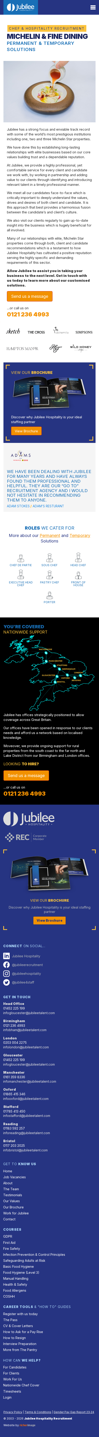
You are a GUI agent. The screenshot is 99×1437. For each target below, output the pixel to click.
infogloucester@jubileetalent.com (29, 1013)
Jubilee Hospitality (26, 956)
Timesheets (12, 1391)
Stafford (10, 1107)
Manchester (14, 1072)
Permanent (50, 535)
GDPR (7, 1236)
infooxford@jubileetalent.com (26, 1099)
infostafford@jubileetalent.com (26, 1116)
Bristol (9, 1141)
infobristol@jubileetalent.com (25, 1150)
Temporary (80, 535)
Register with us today (20, 1314)
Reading (10, 1124)
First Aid (9, 1243)
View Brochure (26, 431)
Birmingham (14, 1021)
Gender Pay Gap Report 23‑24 (74, 1412)
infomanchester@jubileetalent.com (29, 1081)
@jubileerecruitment (27, 965)
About (7, 1183)
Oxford (9, 1089)
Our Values (11, 1201)
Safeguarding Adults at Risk (24, 1260)
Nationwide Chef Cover (21, 1385)
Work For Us (12, 1379)
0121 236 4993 (28, 314)
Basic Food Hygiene (18, 1266)
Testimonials (12, 1195)
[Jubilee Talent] (20, 7)
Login (7, 1397)
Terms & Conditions (38, 1412)
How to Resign (14, 1338)
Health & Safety (15, 1284)
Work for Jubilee (16, 1213)
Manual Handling (15, 1278)
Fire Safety (11, 1249)
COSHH (9, 1296)
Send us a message (29, 296)
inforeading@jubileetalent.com (26, 1133)
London (10, 1038)
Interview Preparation (19, 1344)
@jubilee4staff (23, 982)
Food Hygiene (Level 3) (21, 1272)
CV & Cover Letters (18, 1326)
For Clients (11, 1373)
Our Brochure (13, 1207)
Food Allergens (14, 1290)
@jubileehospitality (26, 973)
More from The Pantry (20, 1350)
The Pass (10, 1320)
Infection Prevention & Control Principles (34, 1254)
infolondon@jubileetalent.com (26, 1047)
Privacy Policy (12, 1412)
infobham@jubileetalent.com (25, 1030)
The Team (11, 1189)
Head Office (13, 1004)
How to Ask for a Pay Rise (23, 1332)
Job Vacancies (14, 1177)
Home (7, 1171)
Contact (9, 1219)
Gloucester (13, 1055)
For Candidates (14, 1367)
